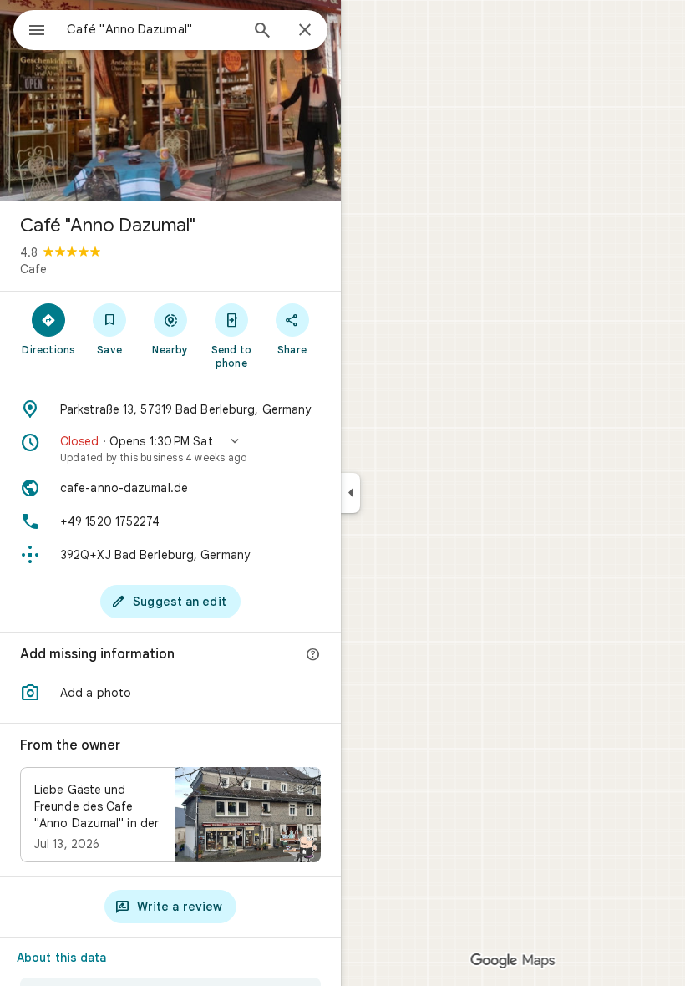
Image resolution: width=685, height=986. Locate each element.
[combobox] (153, 29)
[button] (170, 448)
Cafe (33, 269)
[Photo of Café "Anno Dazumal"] (170, 100)
